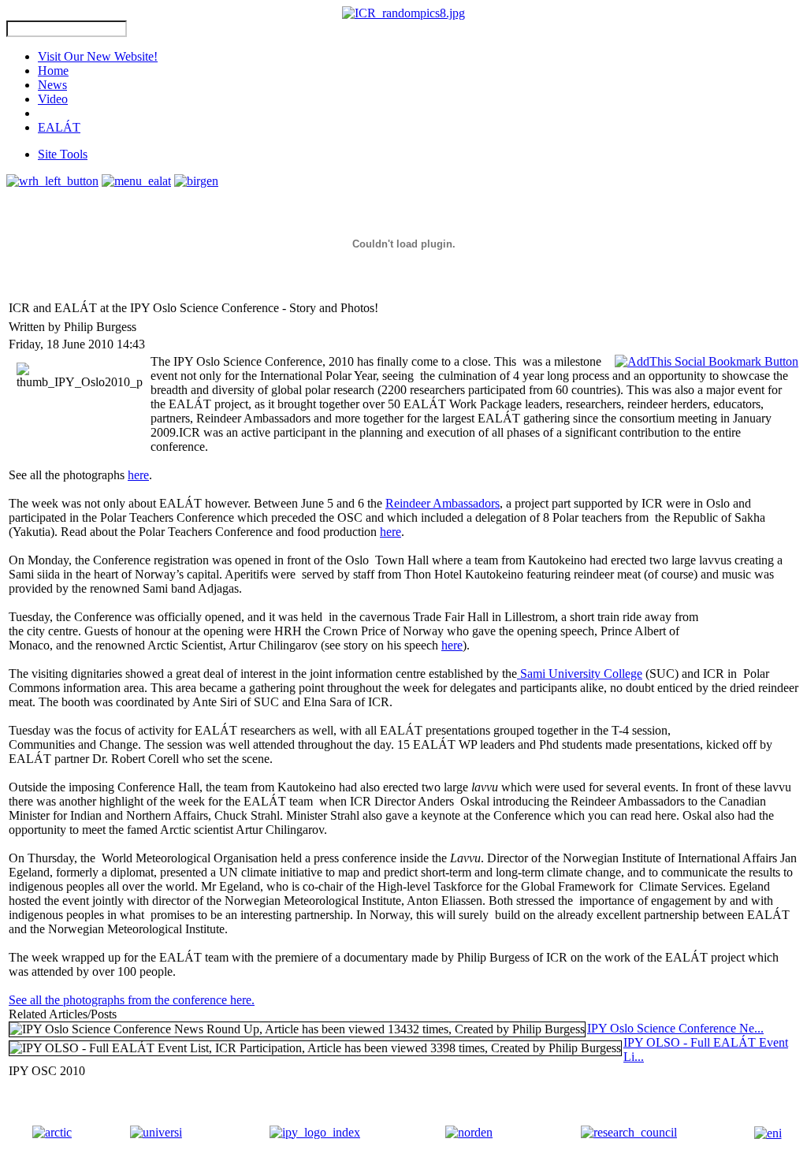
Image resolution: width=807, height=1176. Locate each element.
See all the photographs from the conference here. (132, 1000)
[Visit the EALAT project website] (136, 181)
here (138, 475)
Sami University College (579, 673)
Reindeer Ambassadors (442, 503)
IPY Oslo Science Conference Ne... (675, 1028)
